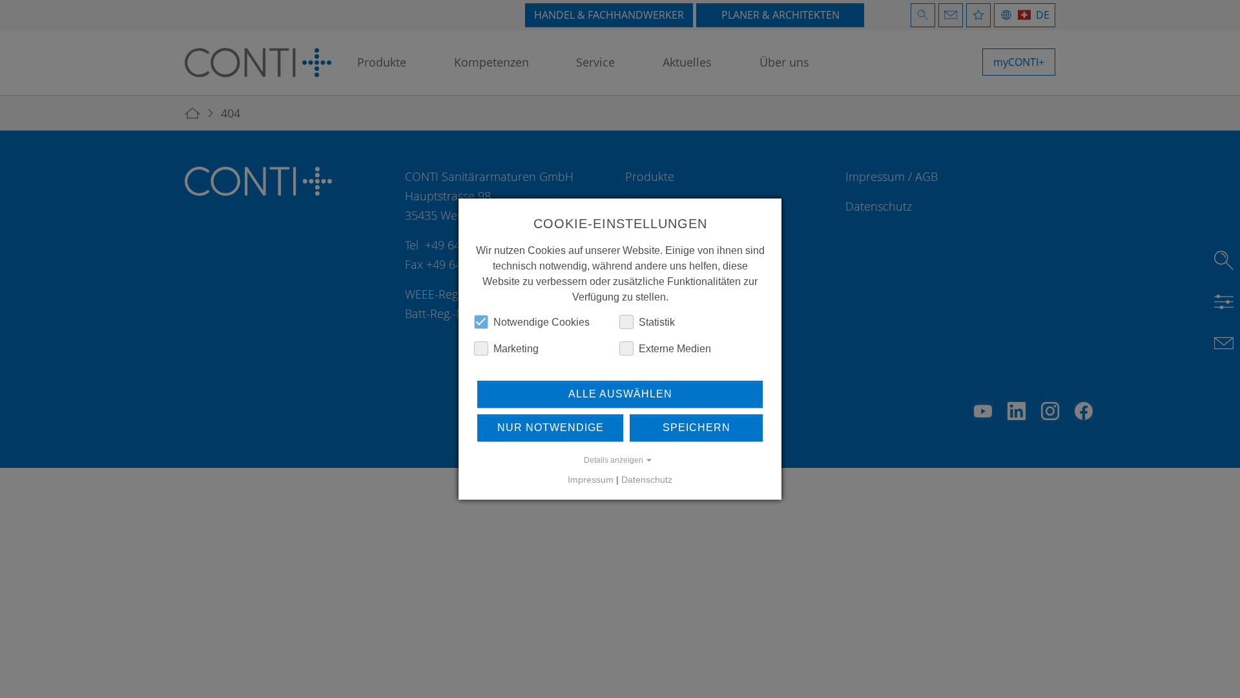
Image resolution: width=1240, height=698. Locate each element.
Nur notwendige (550, 427)
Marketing (516, 348)
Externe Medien (675, 348)
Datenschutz (646, 479)
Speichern (696, 427)
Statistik (657, 322)
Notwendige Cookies (541, 322)
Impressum (591, 479)
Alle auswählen (620, 393)
